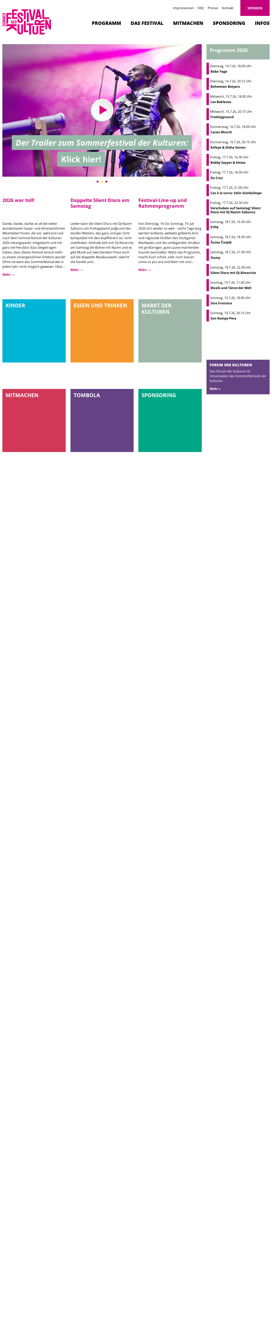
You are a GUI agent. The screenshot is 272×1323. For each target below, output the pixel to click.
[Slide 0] (97, 181)
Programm (106, 23)
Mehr (7, 274)
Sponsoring (229, 23)
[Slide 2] (106, 181)
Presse (213, 8)
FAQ (201, 8)
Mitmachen (188, 23)
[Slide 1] (102, 181)
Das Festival (147, 23)
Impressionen (183, 8)
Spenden (255, 8)
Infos (262, 23)
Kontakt (228, 8)
